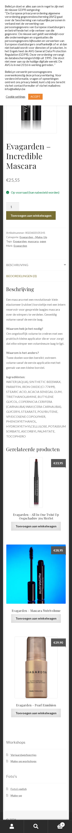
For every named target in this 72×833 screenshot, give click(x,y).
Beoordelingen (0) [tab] (21, 276)
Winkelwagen (55, 823)
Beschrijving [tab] (17, 265)
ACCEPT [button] (35, 96)
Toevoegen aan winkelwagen (31, 215)
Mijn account (12, 826)
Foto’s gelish (19, 789)
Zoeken (36, 826)
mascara (33, 241)
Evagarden (20, 241)
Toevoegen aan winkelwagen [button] (36, 526)
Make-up (16, 795)
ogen (43, 241)
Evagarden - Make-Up (33, 237)
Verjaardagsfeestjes (23, 754)
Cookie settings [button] (15, 96)
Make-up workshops (23, 761)
